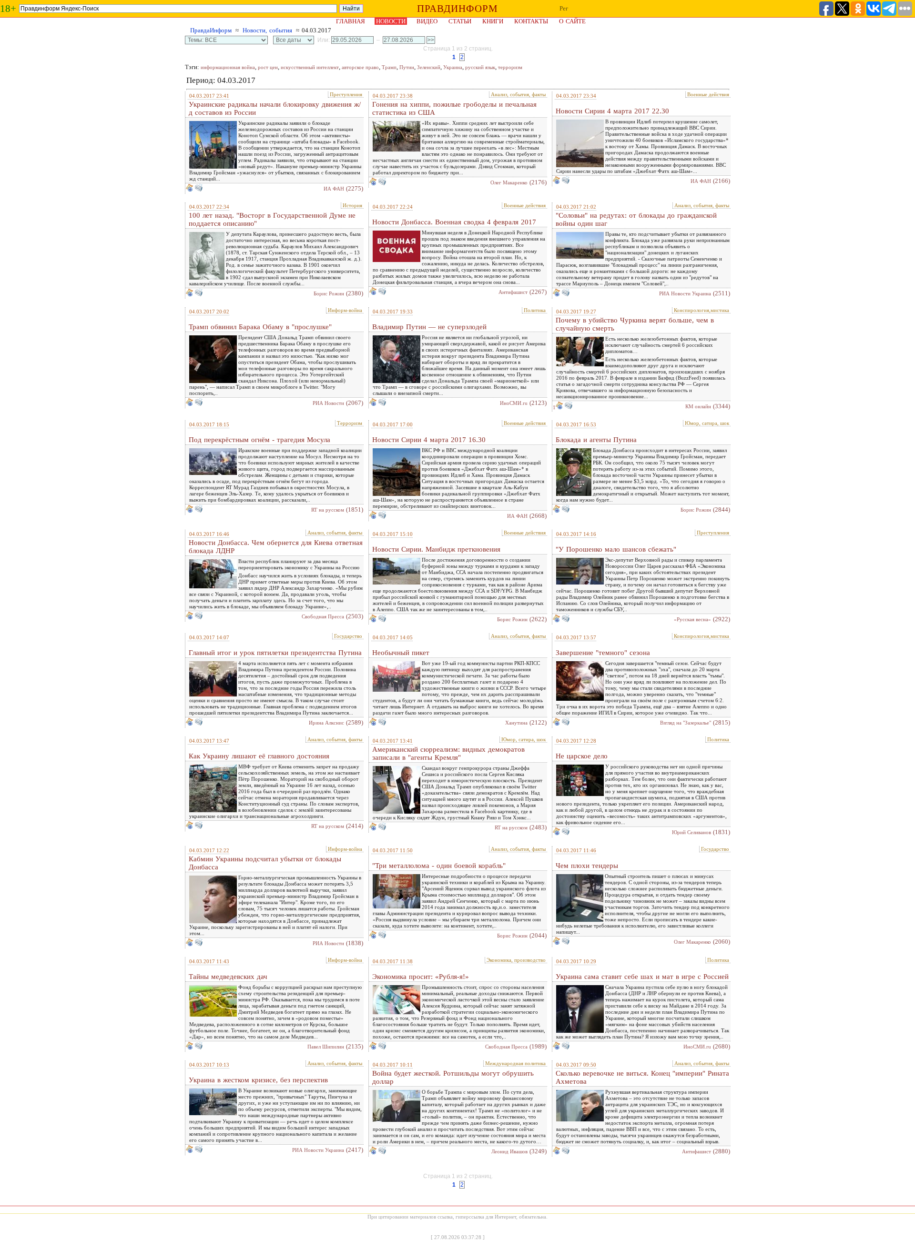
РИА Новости (328, 403)
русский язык (480, 67)
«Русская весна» (692, 619)
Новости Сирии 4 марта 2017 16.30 (429, 440)
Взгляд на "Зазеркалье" (685, 723)
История (352, 205)
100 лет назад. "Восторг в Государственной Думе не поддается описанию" (272, 219)
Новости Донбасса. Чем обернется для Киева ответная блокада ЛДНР (276, 546)
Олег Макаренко (509, 182)
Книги (492, 21)
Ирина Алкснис (326, 723)
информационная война (228, 67)
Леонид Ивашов (509, 1151)
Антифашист (513, 292)
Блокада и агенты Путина (596, 440)
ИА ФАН (334, 189)
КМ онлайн (698, 406)
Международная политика (515, 1063)
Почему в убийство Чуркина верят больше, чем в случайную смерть (635, 324)
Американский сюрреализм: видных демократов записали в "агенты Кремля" (448, 753)
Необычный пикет (400, 652)
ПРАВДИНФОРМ (457, 8)
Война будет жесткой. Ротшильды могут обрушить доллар (453, 1077)
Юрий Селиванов (691, 832)
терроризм (510, 67)
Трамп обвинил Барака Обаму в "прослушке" (260, 327)
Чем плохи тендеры (587, 865)
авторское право (360, 67)
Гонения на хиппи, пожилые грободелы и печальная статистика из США (454, 108)
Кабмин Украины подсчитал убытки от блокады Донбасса (265, 863)
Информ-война (345, 310)
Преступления (346, 94)
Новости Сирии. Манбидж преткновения (436, 549)
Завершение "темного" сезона (603, 652)
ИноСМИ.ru (514, 403)
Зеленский (428, 67)
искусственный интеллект (310, 67)
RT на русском (327, 510)
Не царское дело (582, 756)
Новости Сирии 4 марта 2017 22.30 (612, 111)
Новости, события (267, 30)
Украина (452, 67)
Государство (348, 636)
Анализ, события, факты (518, 94)
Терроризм (349, 423)
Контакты (531, 21)
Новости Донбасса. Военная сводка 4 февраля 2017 (454, 222)
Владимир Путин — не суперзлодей (429, 327)
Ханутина (516, 723)
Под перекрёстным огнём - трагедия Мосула (259, 440)
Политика (535, 310)
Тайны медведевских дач (228, 976)
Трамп (389, 67)
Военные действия (708, 94)
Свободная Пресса (323, 616)
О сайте (572, 21)
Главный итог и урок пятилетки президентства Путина (275, 652)
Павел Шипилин (325, 1046)
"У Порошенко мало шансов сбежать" (616, 549)
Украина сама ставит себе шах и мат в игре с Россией (642, 976)
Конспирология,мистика (701, 310)
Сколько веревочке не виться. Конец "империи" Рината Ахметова (642, 1077)
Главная (350, 21)
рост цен (268, 67)
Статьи (459, 21)
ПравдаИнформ (211, 30)
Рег (563, 8)
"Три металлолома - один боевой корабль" (439, 865)
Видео (427, 21)
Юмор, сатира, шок (707, 423)
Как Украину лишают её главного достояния (259, 756)
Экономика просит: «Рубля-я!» (420, 976)
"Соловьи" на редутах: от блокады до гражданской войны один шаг (636, 219)
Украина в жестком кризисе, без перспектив (258, 1080)
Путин (406, 67)
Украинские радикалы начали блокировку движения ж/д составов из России (275, 108)
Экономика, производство (516, 960)
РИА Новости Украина (685, 293)
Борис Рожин (329, 293)
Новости (391, 21)
